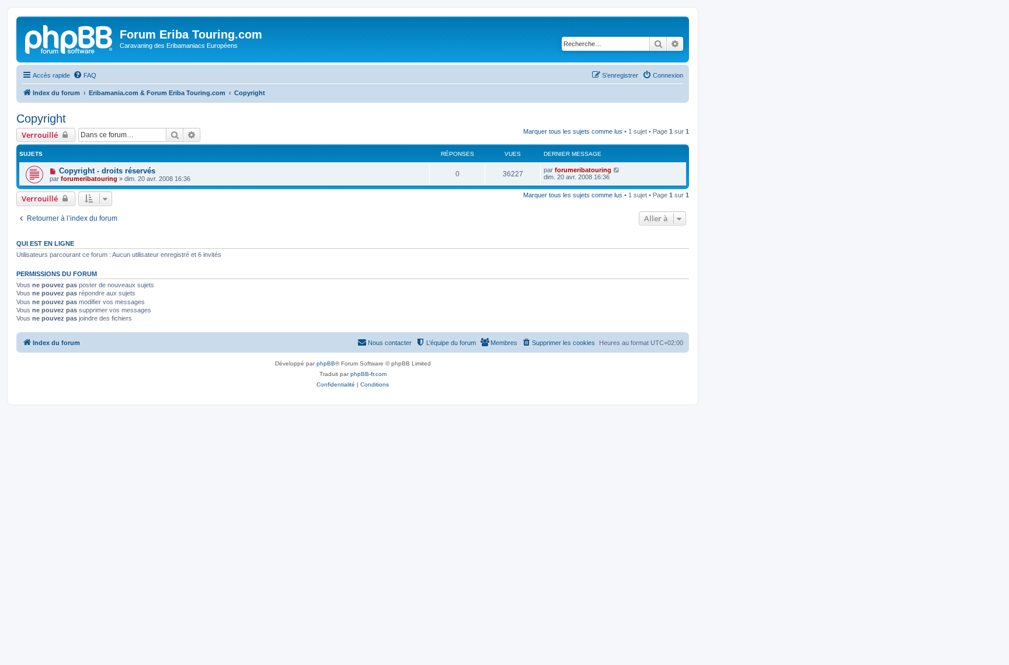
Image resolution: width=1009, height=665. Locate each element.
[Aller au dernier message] (617, 169)
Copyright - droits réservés (107, 170)
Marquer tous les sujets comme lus (572, 131)
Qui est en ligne (45, 243)
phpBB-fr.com (368, 374)
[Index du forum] (69, 38)
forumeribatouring (89, 178)
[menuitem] (84, 75)
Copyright (41, 118)
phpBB (325, 363)
